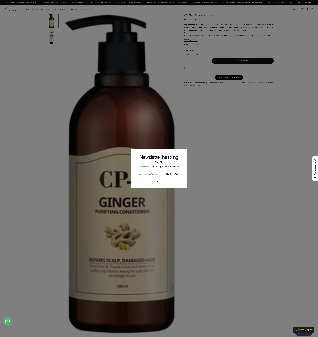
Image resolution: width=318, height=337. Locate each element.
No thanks (159, 182)
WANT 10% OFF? (304, 330)
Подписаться (173, 174)
